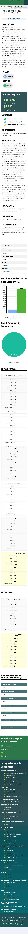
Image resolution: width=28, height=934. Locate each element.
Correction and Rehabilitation (13, 796)
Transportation (7, 827)
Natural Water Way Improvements (14, 855)
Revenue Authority (7, 860)
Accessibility (16, 923)
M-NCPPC (6, 265)
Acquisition (8, 875)
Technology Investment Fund (13, 784)
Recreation (8, 807)
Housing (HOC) (9, 824)
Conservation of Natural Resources (13, 846)
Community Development (12, 816)
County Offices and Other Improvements (16, 773)
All (14, 122)
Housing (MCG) (9, 818)
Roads (7, 830)
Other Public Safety (10, 789)
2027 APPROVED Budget (9, 746)
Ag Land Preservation (11, 857)
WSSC (2, 890)
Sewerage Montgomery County (13, 895)
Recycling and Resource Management (9, 902)
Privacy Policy (4, 923)
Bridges (7, 832)
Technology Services (11, 775)
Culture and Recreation (9, 805)
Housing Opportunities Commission (13, 822)
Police (7, 794)
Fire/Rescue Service (10, 792)
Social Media (10, 924)
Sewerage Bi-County (11, 892)
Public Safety (5, 787)
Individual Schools (10, 882)
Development (7, 271)
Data (4, 753)
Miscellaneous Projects (11, 887)
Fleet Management (10, 777)
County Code (17, 924)
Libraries (8, 809)
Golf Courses (9, 869)
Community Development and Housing (11, 813)
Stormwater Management (12, 853)
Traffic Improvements (11, 836)
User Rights (10, 923)
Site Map (23, 924)
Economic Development (11, 779)
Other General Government (12, 782)
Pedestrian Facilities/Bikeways (13, 834)
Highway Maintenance (11, 843)
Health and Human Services (10, 799)
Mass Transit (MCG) (11, 840)
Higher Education (10, 911)
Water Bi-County (10, 897)
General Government (8, 771)
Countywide (15, 119)
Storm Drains (9, 848)
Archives (5, 749)
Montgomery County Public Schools (14, 880)
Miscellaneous (9, 850)
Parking (8, 838)
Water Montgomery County (13, 899)
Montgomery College (8, 909)
